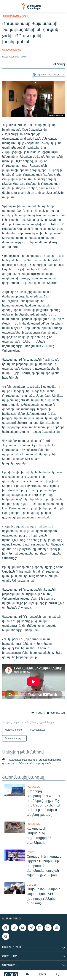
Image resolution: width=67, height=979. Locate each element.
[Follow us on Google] (5, 936)
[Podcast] (56, 927)
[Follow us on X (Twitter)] (14, 927)
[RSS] (48, 927)
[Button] (59, 64)
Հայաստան (33, 786)
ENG (42, 974)
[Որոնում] (57, 974)
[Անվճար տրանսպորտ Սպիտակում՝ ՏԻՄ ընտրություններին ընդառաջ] (14, 888)
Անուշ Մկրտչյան (11, 49)
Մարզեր (32, 884)
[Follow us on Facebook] (5, 927)
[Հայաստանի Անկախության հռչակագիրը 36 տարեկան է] (14, 827)
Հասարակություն (15, 16)
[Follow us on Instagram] (39, 927)
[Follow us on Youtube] (22, 927)
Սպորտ (31, 851)
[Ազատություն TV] (27, 974)
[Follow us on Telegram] (31, 927)
